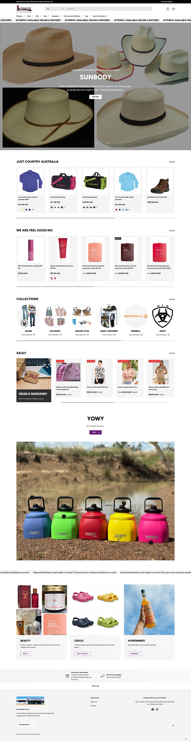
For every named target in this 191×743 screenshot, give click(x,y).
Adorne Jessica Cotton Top (127, 387)
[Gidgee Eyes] (82, 316)
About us (94, 702)
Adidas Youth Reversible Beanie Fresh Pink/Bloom (67, 388)
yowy (94, 432)
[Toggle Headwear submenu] (60, 16)
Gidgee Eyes (82, 331)
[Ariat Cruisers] (109, 316)
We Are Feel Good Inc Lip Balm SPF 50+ (30, 267)
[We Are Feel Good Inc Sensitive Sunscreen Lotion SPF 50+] (95, 250)
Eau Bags (55, 331)
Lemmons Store (24, 734)
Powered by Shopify (34, 734)
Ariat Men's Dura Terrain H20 (157, 197)
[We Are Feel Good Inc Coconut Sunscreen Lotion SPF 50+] (128, 250)
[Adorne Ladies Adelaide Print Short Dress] (161, 372)
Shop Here (95, 97)
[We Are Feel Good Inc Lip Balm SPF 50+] (31, 250)
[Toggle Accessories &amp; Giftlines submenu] (82, 16)
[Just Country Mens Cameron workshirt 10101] (31, 181)
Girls (37, 16)
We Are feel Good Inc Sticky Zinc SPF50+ (61, 267)
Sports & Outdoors (99, 16)
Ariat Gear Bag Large (90, 197)
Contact (93, 706)
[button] (173, 8)
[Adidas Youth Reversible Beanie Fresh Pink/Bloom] (68, 372)
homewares (135, 654)
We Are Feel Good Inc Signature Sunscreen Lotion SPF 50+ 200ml (159, 267)
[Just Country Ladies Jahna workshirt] (128, 181)
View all (172, 162)
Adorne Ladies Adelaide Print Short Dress (159, 388)
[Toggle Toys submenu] (90, 16)
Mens (29, 16)
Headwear (55, 16)
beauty (25, 654)
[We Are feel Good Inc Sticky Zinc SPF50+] (63, 250)
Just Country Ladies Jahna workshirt (124, 198)
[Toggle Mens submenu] (32, 16)
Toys (86, 16)
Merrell (136, 331)
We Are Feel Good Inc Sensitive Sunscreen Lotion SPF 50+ (93, 267)
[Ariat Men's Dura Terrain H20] (160, 181)
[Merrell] (136, 316)
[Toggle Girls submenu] (40, 16)
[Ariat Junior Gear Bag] (63, 181)
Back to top (95, 686)
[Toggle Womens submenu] (24, 16)
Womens (19, 16)
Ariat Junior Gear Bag (57, 197)
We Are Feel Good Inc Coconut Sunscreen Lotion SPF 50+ (125, 267)
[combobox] (98, 9)
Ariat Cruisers (109, 331)
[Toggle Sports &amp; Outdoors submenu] (107, 16)
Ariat (162, 331)
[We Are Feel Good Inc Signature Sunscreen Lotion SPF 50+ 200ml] (160, 250)
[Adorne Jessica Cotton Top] (130, 372)
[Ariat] (162, 316)
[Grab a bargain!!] (33, 373)
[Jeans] (28, 316)
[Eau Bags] (55, 316)
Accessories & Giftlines (72, 16)
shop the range (82, 654)
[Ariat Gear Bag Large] (95, 181)
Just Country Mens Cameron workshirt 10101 (28, 198)
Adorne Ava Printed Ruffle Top (97, 387)
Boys (45, 16)
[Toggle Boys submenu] (48, 16)
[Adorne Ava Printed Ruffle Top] (99, 372)
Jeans (28, 331)
